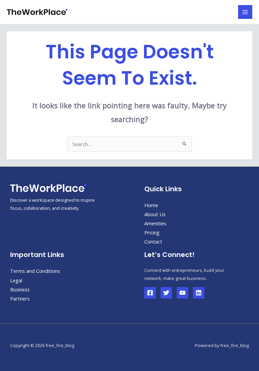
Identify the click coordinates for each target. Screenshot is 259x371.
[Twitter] (166, 292)
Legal (16, 280)
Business (20, 289)
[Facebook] (150, 292)
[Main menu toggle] (245, 12)
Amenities (155, 223)
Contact (153, 241)
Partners (20, 298)
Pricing (152, 232)
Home (151, 205)
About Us (155, 214)
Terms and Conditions (35, 270)
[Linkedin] (198, 292)
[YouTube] (182, 292)
